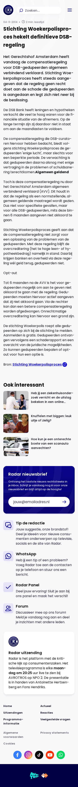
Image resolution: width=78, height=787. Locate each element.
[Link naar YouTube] (50, 755)
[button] (70, 10)
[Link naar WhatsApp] (61, 755)
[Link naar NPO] (44, 775)
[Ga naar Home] (8, 10)
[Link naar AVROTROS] (34, 775)
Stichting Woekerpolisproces (37, 364)
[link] (39, 533)
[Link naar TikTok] (39, 755)
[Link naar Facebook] (17, 755)
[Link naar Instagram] (28, 755)
